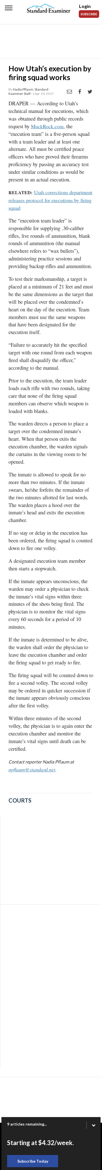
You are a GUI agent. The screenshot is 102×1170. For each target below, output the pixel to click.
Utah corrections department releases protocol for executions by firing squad (50, 200)
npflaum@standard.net (31, 769)
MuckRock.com (47, 126)
